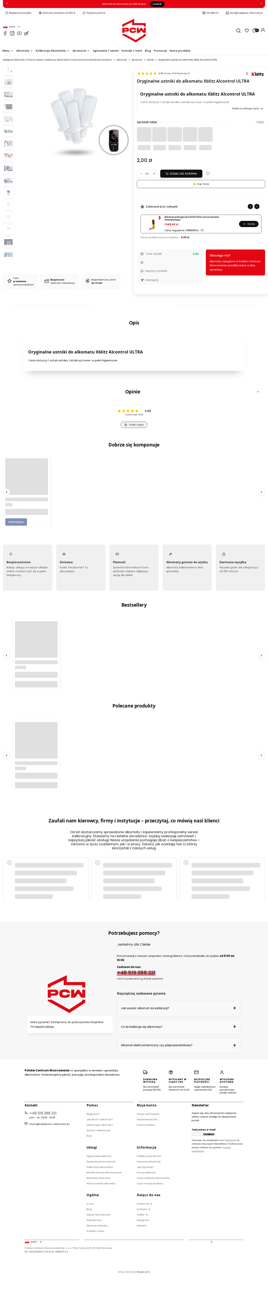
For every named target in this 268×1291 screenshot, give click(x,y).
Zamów (157, 4)
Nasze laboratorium (99, 1214)
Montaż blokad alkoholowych (104, 1172)
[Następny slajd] (257, 206)
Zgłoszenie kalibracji (99, 1156)
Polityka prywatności (149, 1156)
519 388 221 (212, 12)
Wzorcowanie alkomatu (101, 1183)
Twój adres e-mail (203, 1129)
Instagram (143, 1220)
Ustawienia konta (147, 1119)
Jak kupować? (145, 1167)
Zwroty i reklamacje (98, 1130)
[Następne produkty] (261, 492)
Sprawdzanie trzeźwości (101, 1161)
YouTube (142, 1209)
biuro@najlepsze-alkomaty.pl (246, 12)
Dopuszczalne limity (149, 1161)
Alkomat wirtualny (97, 1225)
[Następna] (261, 4)
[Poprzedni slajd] (250, 206)
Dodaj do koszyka (183, 173)
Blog (89, 1209)
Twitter (141, 1214)
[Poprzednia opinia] (6, 872)
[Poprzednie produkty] (6, 492)
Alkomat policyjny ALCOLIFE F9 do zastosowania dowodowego (191, 218)
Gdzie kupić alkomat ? (100, 1125)
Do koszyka (36, 684)
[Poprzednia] (7, 4)
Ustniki (150, 59)
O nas (90, 1203)
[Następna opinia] (261, 872)
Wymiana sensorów (99, 1178)
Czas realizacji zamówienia (153, 1178)
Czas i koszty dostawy (150, 1183)
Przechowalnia (146, 1125)
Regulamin (93, 1114)
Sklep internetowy (132, 1271)
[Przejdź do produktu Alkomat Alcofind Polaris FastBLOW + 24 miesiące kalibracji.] (36, 642)
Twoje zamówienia (148, 1114)
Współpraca (94, 1220)
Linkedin (141, 1225)
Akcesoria (136, 59)
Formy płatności (146, 1172)
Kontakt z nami (95, 1231)
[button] (208, 174)
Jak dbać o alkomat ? (100, 1119)
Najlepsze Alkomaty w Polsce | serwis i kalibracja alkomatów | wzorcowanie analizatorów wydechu (57, 59)
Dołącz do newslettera (208, 1134)
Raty (89, 1136)
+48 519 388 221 (136, 972)
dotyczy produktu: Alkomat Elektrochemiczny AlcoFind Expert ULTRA (52, 881)
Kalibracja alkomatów (100, 1167)
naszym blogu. (44, 1026)
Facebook (143, 1203)
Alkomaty (121, 59)
